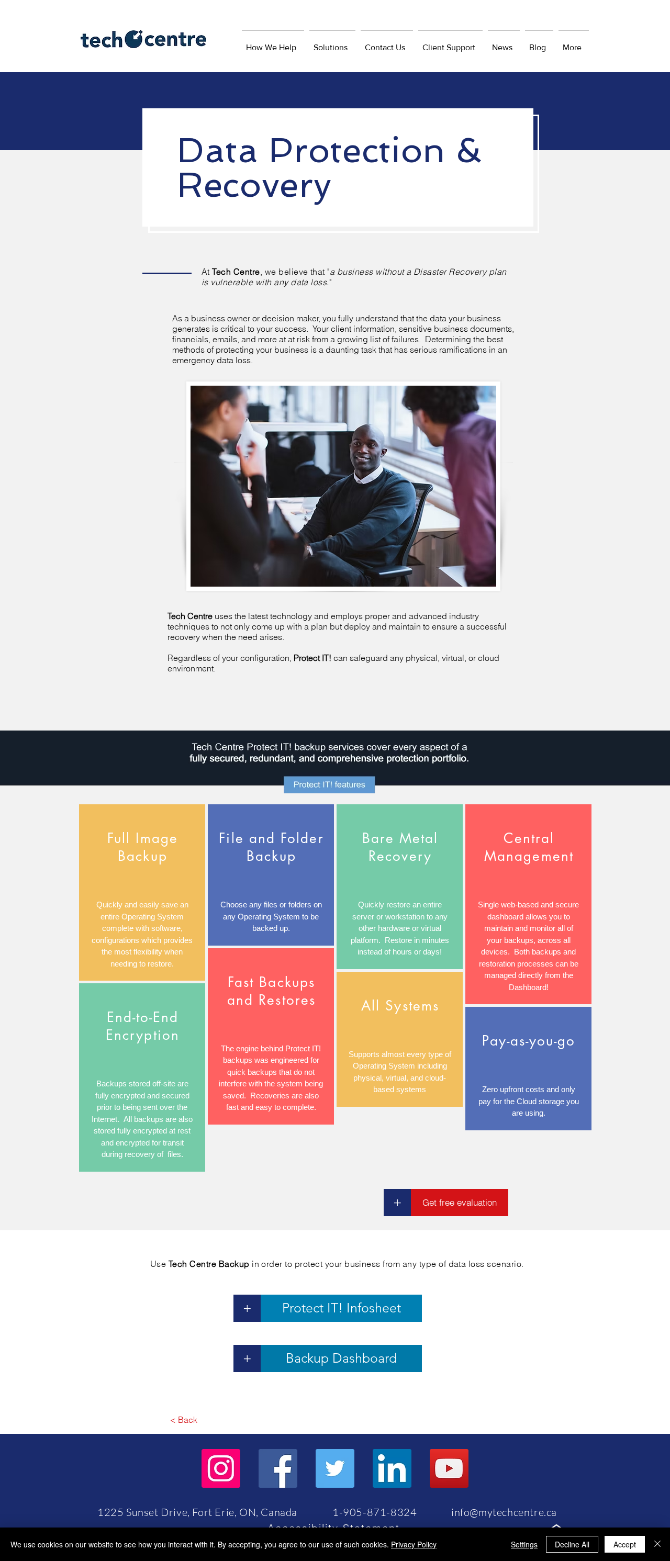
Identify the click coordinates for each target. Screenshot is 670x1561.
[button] (332, 43)
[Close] (657, 1544)
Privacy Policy (414, 1544)
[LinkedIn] (392, 1468)
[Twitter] (335, 1468)
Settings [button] (524, 1544)
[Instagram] (221, 1468)
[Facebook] (278, 1468)
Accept (624, 1544)
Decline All (572, 1544)
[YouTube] (449, 1468)
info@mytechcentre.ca (504, 1512)
